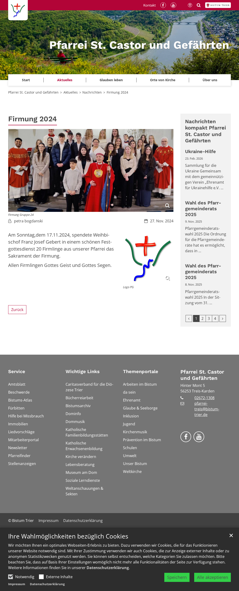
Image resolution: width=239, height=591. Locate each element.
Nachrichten (92, 92)
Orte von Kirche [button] (162, 80)
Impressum (16, 584)
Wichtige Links (83, 371)
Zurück (17, 309)
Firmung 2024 (117, 92)
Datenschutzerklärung (108, 567)
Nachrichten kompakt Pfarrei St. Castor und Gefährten (205, 131)
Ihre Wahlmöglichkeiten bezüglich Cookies (68, 536)
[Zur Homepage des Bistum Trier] (218, 5)
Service (16, 371)
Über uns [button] (210, 80)
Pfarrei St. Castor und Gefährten (33, 92)
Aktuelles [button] (64, 80)
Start (26, 80)
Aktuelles (70, 92)
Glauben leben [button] (111, 80)
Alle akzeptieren (212, 577)
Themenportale (140, 371)
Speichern (177, 577)
